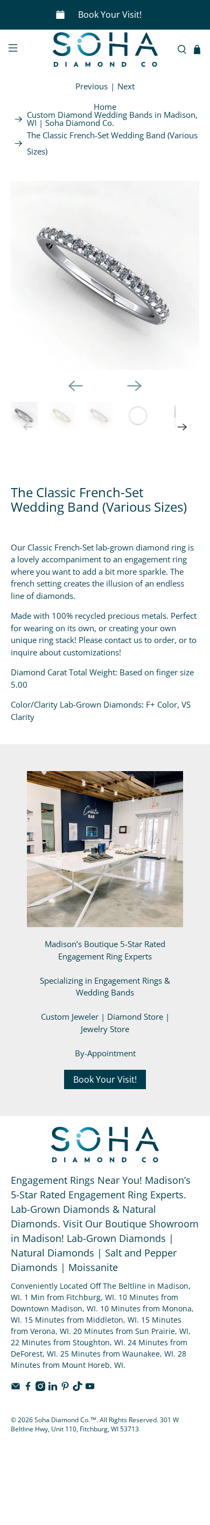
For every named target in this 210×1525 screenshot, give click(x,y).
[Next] (135, 386)
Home (105, 107)
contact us (123, 639)
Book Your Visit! (110, 14)
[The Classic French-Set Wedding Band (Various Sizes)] (105, 275)
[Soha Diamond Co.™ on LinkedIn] (53, 1388)
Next (126, 86)
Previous (91, 86)
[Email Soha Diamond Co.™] (15, 1388)
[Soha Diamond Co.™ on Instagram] (40, 1388)
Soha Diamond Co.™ (65, 1420)
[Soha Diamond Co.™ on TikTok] (77, 1388)
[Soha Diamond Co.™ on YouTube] (90, 1388)
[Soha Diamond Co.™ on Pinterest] (65, 1388)
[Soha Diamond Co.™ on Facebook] (28, 1388)
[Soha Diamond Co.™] (105, 49)
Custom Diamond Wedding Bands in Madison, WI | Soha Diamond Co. (112, 119)
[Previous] (75, 386)
